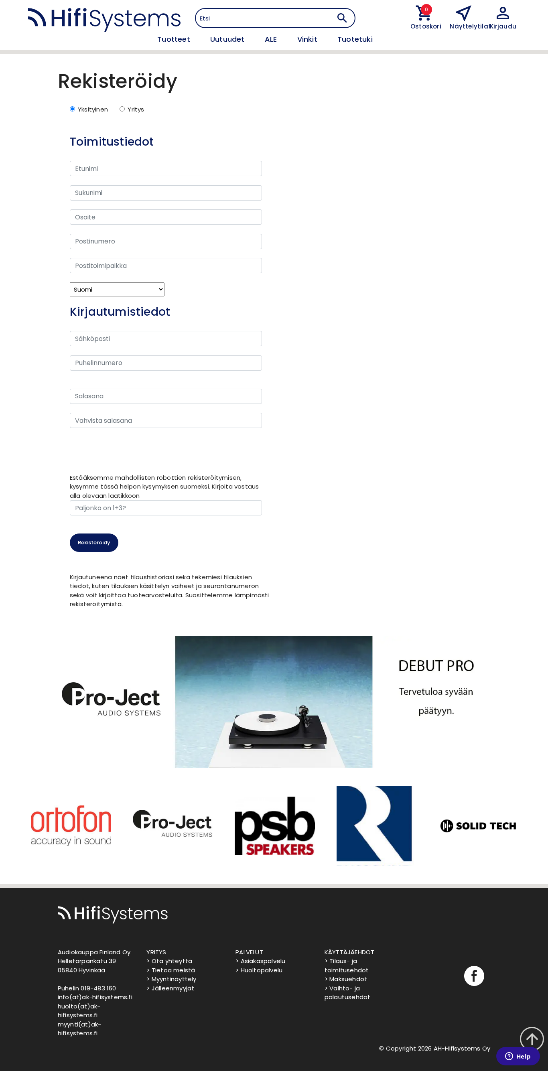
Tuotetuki (355, 39)
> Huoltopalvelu (258, 970)
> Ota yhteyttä (169, 961)
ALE (272, 39)
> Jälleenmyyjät (170, 988)
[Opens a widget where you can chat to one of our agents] (518, 1057)
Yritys (136, 109)
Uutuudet (228, 39)
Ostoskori (424, 26)
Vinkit (308, 39)
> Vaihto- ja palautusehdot (348, 993)
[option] (70, 826)
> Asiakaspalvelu (260, 961)
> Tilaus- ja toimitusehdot (347, 965)
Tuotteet (174, 39)
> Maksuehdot (346, 979)
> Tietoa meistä (170, 970)
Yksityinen (93, 109)
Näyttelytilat (470, 26)
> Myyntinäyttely (171, 979)
